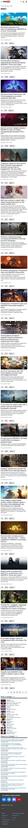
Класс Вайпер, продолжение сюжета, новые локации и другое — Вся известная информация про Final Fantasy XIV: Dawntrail (14, 503)
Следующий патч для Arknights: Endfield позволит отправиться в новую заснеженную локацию (12, 784)
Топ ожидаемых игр (6, 819)
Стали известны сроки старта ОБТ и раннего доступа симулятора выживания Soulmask (14, 406)
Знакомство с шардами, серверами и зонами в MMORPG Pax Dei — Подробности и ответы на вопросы (13, 607)
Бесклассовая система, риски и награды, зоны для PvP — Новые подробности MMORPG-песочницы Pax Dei (13, 538)
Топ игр (3, 817)
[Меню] (1, 1)
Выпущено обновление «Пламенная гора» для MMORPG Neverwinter (14, 271)
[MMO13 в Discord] (14, 799)
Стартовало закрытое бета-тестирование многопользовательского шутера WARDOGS (11, 744)
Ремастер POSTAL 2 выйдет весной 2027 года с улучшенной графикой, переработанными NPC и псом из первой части (14, 748)
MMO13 (3, 813)
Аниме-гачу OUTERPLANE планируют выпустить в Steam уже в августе (12, 757)
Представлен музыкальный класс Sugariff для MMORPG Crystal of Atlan (14, 777)
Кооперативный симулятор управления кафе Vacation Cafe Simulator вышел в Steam (13, 788)
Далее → (12, 43)
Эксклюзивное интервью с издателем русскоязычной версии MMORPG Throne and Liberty (13, 62)
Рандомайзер (5, 823)
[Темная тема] (24, 2)
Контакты (14, 817)
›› (25, 692)
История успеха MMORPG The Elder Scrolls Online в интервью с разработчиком (14, 440)
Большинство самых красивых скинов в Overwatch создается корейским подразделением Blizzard (12, 740)
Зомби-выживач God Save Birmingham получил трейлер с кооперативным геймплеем (14, 765)
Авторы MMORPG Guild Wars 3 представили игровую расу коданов (13, 761)
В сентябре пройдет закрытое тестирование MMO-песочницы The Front (13, 640)
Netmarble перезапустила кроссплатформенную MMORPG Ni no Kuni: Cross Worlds (13, 29)
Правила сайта (15, 815)
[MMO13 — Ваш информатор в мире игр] (6, 2)
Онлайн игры (4, 815)
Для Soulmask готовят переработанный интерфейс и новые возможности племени (13, 773)
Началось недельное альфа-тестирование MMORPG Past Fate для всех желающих (13, 239)
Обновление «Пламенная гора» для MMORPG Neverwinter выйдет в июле (14, 305)
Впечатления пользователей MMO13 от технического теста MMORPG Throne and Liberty (12, 573)
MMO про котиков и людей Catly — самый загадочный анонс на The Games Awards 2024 (13, 202)
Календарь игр (5, 821)
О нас (13, 819)
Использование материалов (18, 813)
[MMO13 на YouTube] (19, 799)
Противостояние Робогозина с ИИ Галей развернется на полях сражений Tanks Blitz (13, 96)
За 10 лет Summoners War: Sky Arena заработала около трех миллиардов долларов (12, 373)
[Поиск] (21, 2)
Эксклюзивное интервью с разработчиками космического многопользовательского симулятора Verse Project (12, 338)
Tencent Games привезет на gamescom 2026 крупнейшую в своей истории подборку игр (11, 753)
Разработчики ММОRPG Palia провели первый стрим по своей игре (12, 674)
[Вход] (26, 2)
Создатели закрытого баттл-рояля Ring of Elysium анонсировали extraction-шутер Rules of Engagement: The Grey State (13, 166)
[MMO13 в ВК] (4, 799)
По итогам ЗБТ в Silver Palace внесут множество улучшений (12, 780)
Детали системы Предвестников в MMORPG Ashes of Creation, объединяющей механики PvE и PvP (13, 130)
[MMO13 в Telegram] (9, 799)
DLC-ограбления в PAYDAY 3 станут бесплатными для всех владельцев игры (13, 769)
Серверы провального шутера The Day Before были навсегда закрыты (13, 470)
